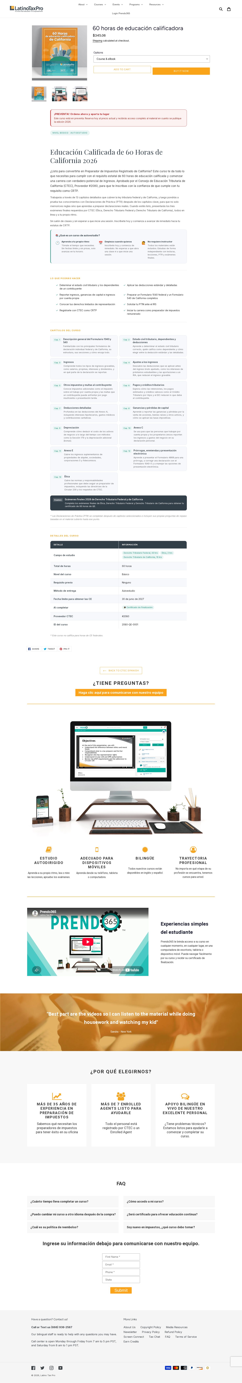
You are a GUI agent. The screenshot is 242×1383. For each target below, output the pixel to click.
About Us (129, 1327)
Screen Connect (133, 1336)
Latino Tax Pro (47, 1375)
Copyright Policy (150, 1327)
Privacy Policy (151, 1332)
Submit (121, 1290)
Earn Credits (131, 1341)
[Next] (205, 1022)
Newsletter (130, 1332)
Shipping (97, 40)
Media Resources (177, 1327)
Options (98, 52)
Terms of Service (186, 1336)
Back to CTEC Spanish (123, 670)
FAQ (167, 1336)
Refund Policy (173, 1332)
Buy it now (181, 71)
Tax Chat (154, 1336)
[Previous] (37, 1022)
